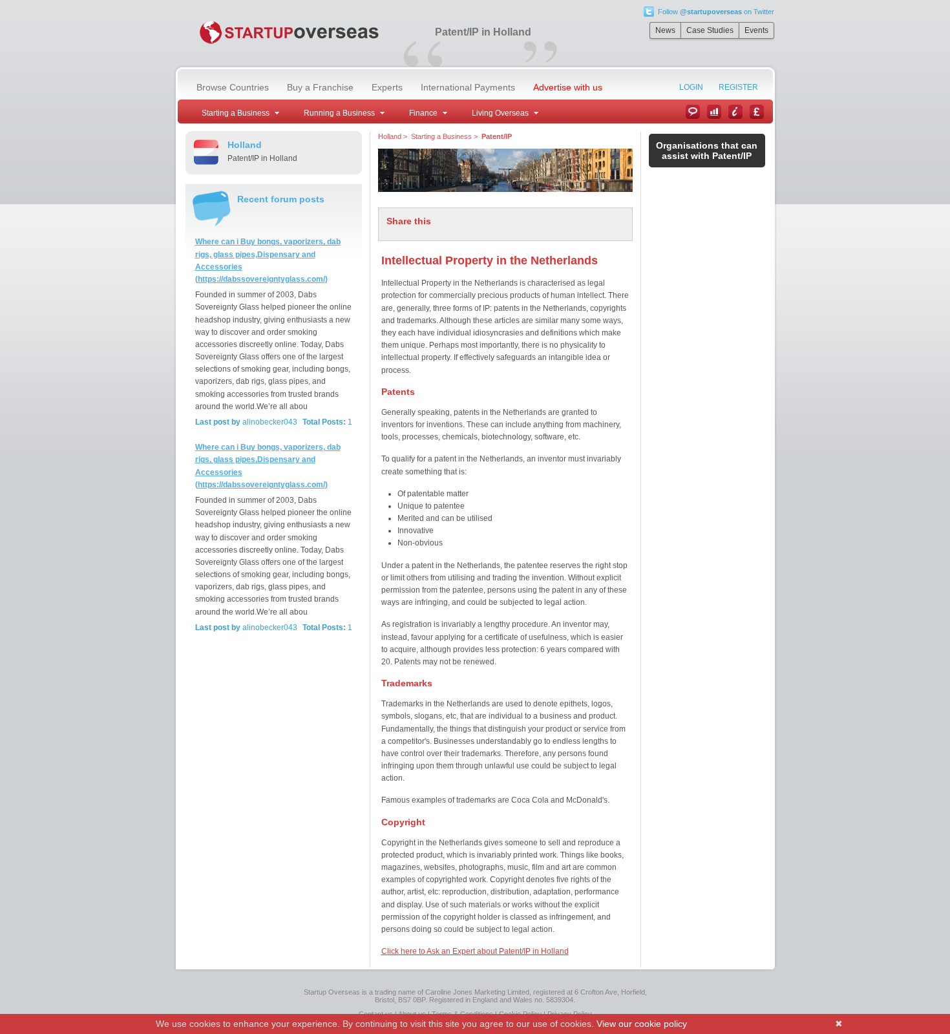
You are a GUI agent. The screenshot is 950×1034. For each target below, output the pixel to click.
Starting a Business (441, 136)
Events (756, 30)
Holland (389, 136)
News (665, 30)
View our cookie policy (641, 1023)
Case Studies (710, 30)
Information (735, 112)
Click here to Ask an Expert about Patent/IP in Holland (475, 951)
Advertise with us (567, 87)
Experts (387, 87)
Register (738, 87)
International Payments (468, 87)
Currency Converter (757, 112)
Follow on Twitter (716, 12)
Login (691, 87)
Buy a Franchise (320, 87)
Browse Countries (232, 87)
